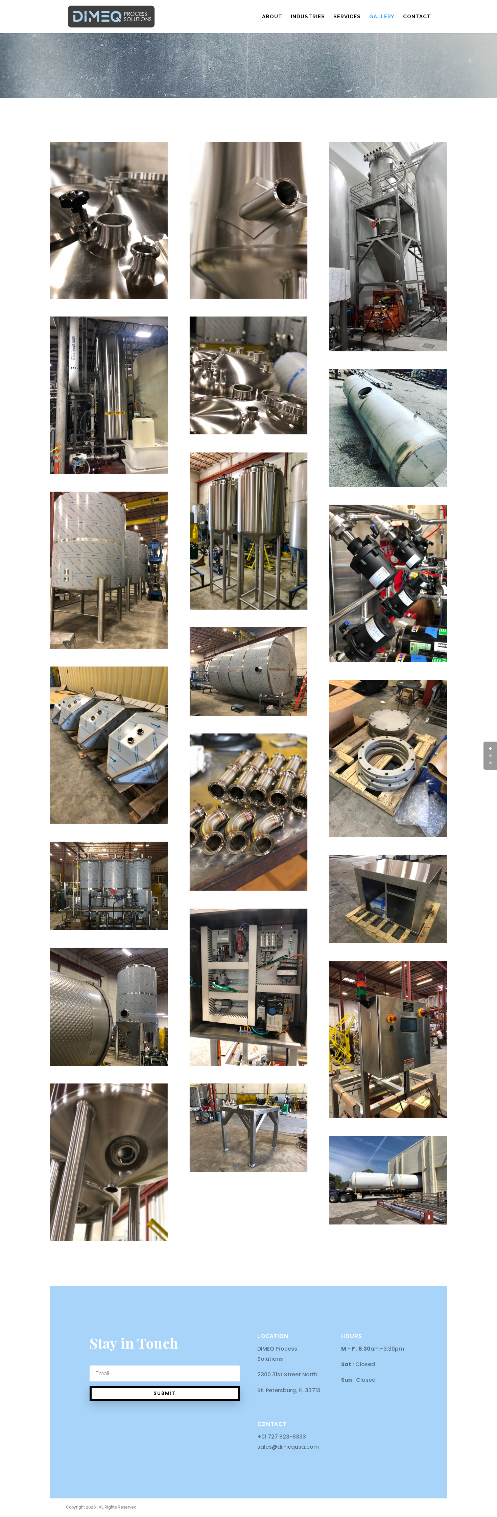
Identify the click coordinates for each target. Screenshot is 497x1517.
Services (347, 17)
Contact (417, 17)
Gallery (382, 17)
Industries (308, 17)
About (272, 17)
